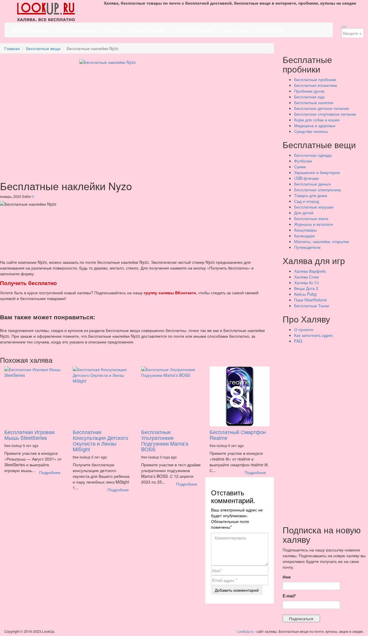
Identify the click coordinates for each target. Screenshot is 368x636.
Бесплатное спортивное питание (325, 114)
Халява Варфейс (310, 271)
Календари (304, 235)
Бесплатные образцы (76, 30)
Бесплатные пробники (315, 79)
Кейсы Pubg (305, 294)
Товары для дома (310, 195)
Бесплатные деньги (312, 184)
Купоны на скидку (147, 30)
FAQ (298, 341)
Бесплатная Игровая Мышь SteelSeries (29, 434)
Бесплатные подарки (193, 30)
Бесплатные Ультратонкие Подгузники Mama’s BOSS (164, 440)
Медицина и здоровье (315, 125)
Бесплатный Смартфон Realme (238, 434)
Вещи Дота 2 (306, 288)
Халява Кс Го (306, 282)
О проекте (303, 329)
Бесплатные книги (311, 218)
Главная (12, 48)
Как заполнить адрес (313, 335)
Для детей (303, 212)
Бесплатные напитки (313, 102)
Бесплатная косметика (315, 85)
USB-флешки (306, 178)
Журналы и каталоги (313, 224)
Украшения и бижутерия (317, 172)
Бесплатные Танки (311, 305)
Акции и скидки (235, 30)
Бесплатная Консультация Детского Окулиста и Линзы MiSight (100, 440)
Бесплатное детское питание (321, 108)
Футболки (303, 161)
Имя (287, 577)
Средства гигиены (311, 131)
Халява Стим (306, 277)
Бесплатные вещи (30, 30)
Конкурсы (114, 30)
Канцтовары (305, 230)
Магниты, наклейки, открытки (321, 241)
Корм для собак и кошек (317, 120)
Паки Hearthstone (310, 300)
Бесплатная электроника (317, 189)
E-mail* (289, 596)
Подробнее (49, 472)
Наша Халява (271, 30)
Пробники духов (309, 91)
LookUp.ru (245, 631)
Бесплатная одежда (313, 155)
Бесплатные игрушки (314, 207)
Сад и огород (306, 201)
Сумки (300, 166)
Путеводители (307, 247)
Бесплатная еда (309, 97)
